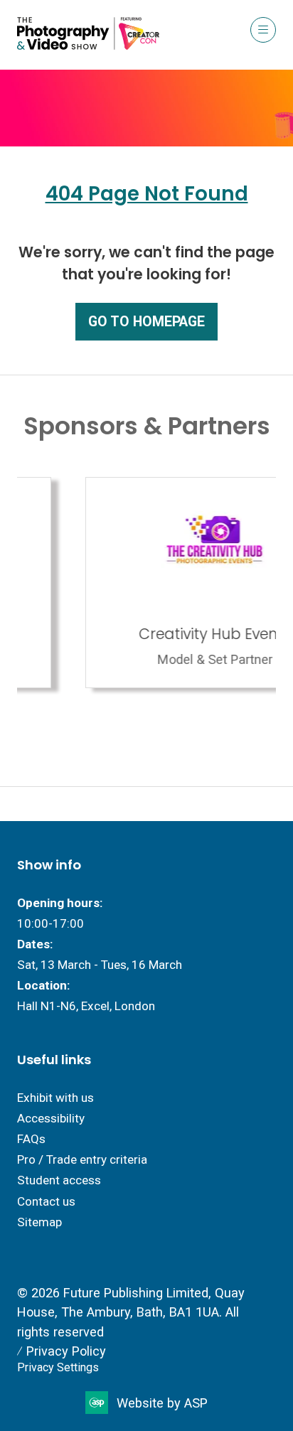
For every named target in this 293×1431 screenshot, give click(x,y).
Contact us (46, 1201)
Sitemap (39, 1222)
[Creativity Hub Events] (149, 582)
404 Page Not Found (147, 194)
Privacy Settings (58, 1367)
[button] (263, 30)
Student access (59, 1180)
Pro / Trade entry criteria (82, 1159)
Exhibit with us (55, 1097)
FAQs (31, 1139)
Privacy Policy (66, 1351)
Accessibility (51, 1118)
